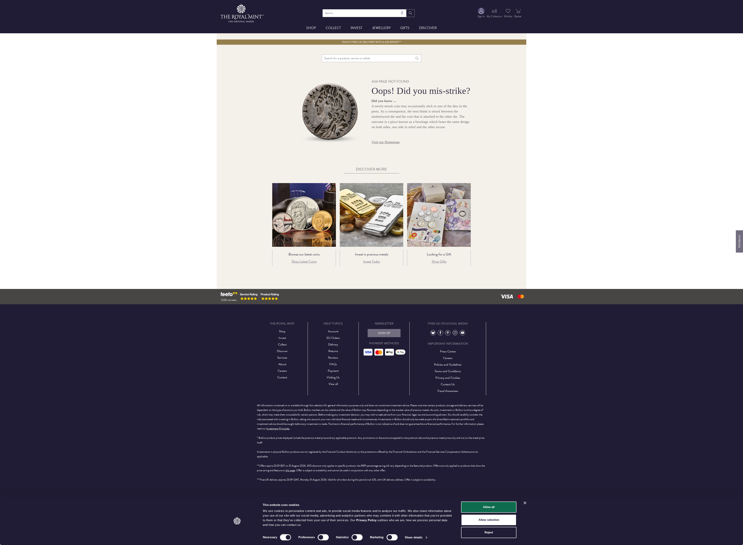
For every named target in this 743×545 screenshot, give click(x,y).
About (282, 364)
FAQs (333, 364)
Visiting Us (333, 377)
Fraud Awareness (447, 391)
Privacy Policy (366, 520)
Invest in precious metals (371, 254)
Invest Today (371, 261)
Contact (282, 377)
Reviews (333, 357)
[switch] (323, 537)
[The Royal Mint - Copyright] (242, 12)
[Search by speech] (402, 13)
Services (282, 357)
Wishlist (508, 16)
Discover (428, 27)
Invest (356, 27)
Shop (311, 27)
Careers (282, 370)
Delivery (333, 344)
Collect (333, 27)
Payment (333, 370)
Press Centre (448, 351)
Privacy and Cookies (448, 377)
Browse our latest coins (304, 254)
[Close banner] (525, 502)
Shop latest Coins (304, 261)
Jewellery (381, 27)
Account (333, 331)
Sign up (384, 333)
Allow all (489, 507)
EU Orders (333, 338)
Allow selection (488, 519)
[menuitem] (481, 13)
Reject (488, 532)
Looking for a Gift (439, 254)
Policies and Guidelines (447, 364)
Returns (333, 351)
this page (290, 470)
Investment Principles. (278, 429)
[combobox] (365, 13)
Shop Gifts (439, 261)
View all (333, 384)
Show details (413, 537)
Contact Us (448, 384)
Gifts (404, 27)
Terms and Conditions (448, 371)
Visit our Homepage (386, 142)
